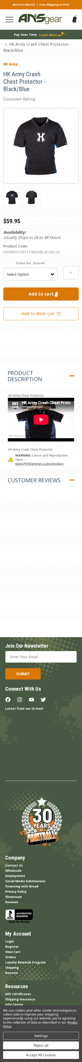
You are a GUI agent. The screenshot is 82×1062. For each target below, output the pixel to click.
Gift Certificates (18, 994)
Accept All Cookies (41, 1055)
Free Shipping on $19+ (54, 5)
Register (12, 946)
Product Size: (30, 263)
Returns (11, 973)
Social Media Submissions (25, 881)
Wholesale (13, 870)
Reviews (11, 902)
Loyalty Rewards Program (25, 962)
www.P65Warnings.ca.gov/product (39, 464)
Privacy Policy (16, 891)
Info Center (14, 1004)
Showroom (13, 897)
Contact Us (14, 865)
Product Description (25, 376)
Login (9, 941)
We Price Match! (24, 5)
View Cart (12, 952)
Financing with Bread (21, 886)
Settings (41, 1035)
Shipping (12, 967)
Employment (15, 876)
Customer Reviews (34, 480)
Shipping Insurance (20, 999)
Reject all (41, 1045)
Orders (10, 957)
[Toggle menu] (9, 19)
